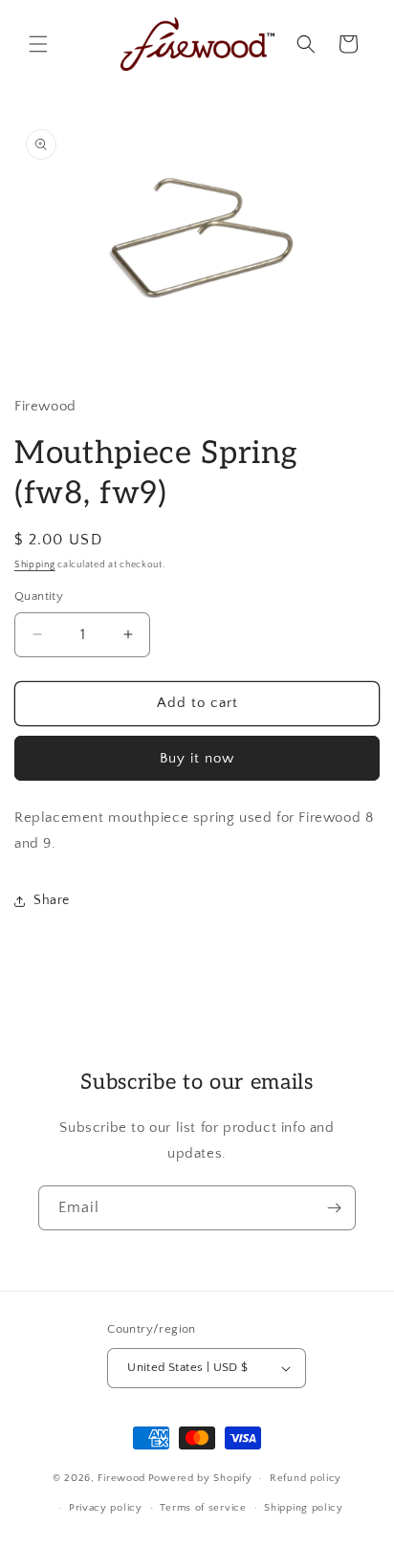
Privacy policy (105, 1508)
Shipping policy (303, 1508)
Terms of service (203, 1508)
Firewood (121, 1478)
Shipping (34, 565)
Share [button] (51, 900)
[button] (38, 44)
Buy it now (197, 758)
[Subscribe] (334, 1207)
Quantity (38, 596)
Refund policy (305, 1478)
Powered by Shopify (200, 1478)
